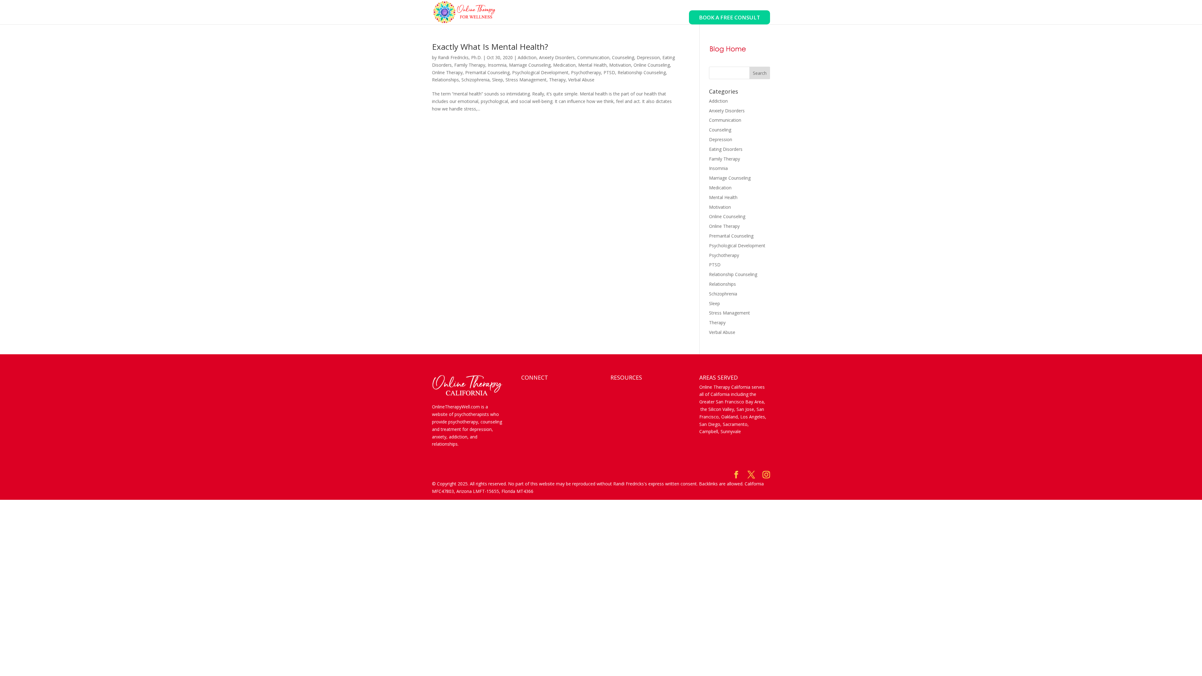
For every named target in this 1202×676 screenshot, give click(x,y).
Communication (593, 57)
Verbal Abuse (581, 80)
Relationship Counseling (642, 72)
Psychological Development (540, 72)
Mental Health (592, 65)
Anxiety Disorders (557, 57)
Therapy (557, 80)
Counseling (623, 57)
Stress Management (526, 80)
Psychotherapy (586, 72)
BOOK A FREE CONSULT (729, 17)
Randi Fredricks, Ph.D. (460, 57)
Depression (648, 57)
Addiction (527, 57)
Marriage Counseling (530, 65)
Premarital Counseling (487, 72)
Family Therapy (469, 65)
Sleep (497, 80)
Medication (564, 65)
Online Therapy (447, 72)
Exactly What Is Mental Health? (490, 46)
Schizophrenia (475, 80)
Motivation (620, 65)
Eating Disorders (725, 149)
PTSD (609, 72)
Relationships (445, 80)
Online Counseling (652, 65)
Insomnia (497, 65)
